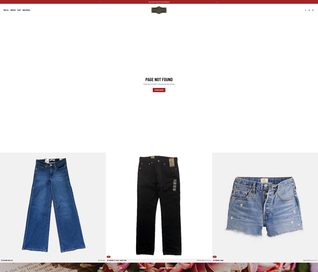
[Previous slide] (100, 2)
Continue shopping (159, 90)
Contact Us (122, 271)
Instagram (142, 271)
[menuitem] (6, 10)
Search (101, 271)
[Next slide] (217, 2)
